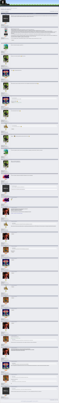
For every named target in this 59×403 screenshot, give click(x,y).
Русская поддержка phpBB (28, 401)
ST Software (24, 401)
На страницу (51, 11)
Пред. (53, 11)
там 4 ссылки (14, 349)
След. (57, 11)
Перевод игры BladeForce (6, 9)
